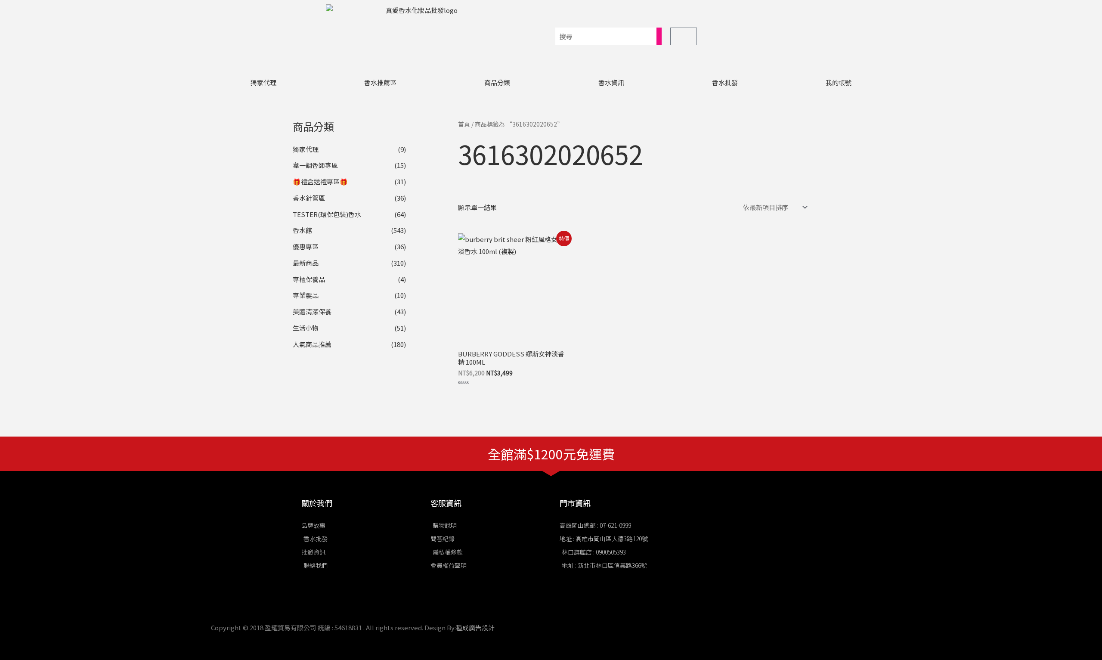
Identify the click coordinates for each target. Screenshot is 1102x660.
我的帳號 (838, 82)
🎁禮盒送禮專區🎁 (320, 181)
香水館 (302, 230)
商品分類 (497, 82)
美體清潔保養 (312, 311)
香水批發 (725, 82)
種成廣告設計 (475, 627)
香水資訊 (611, 82)
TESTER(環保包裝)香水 (327, 214)
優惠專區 (306, 246)
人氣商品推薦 (312, 344)
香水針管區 (309, 197)
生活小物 (306, 327)
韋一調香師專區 (315, 165)
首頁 (464, 124)
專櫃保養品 (309, 279)
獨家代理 (263, 82)
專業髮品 (306, 295)
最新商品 (306, 262)
